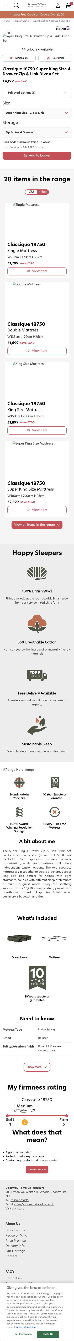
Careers (11, 1256)
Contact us (14, 1278)
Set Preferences (24, 1334)
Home (7, 21)
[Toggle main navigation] (5, 5)
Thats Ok (48, 1334)
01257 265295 (19, 1200)
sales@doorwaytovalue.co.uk (34, 1204)
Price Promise (16, 1240)
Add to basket (39, 155)
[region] (37, 1312)
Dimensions (22, 58)
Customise (58, 58)
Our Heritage (16, 1251)
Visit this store (15, 1208)
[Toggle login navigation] (57, 5)
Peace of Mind (16, 1235)
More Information (26, 1327)
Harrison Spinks (21, 21)
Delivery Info (15, 1246)
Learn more (37, 1169)
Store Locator (16, 1230)
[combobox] (37, 113)
